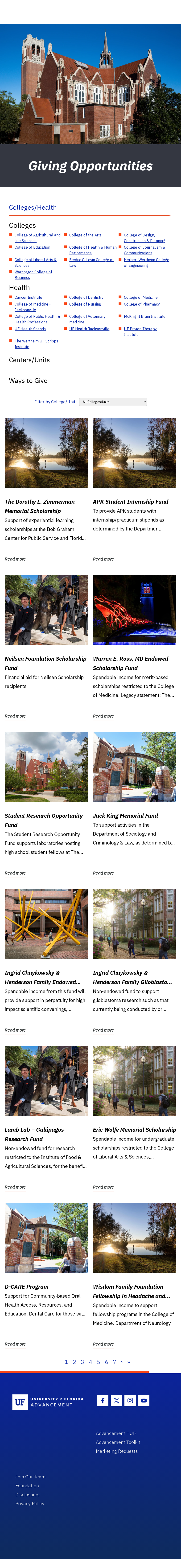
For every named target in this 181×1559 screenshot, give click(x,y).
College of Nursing (85, 304)
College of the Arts (85, 235)
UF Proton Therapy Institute (140, 331)
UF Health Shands (30, 328)
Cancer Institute (28, 297)
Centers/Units (29, 359)
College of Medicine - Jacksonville (33, 307)
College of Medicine (141, 297)
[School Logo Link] (49, 1402)
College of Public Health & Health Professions (37, 319)
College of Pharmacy (142, 304)
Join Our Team (30, 1476)
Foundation (27, 1485)
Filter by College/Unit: (55, 401)
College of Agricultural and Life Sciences (38, 238)
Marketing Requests (117, 1451)
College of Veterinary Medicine (87, 319)
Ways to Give (28, 380)
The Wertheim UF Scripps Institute (36, 344)
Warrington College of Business (33, 275)
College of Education (32, 247)
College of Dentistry (86, 297)
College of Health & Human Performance (93, 250)
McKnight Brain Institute (144, 316)
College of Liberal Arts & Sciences (36, 262)
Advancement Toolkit (118, 1442)
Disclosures (27, 1494)
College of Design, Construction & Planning (144, 238)
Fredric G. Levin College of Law (91, 262)
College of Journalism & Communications (144, 250)
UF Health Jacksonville (89, 328)
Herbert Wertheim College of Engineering (146, 262)
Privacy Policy (29, 1503)
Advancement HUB (116, 1433)
